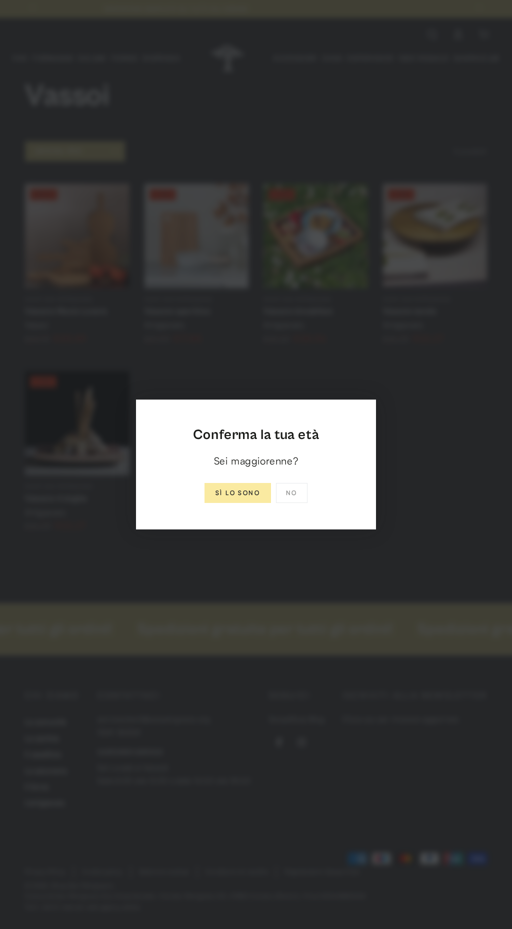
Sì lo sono (238, 492)
